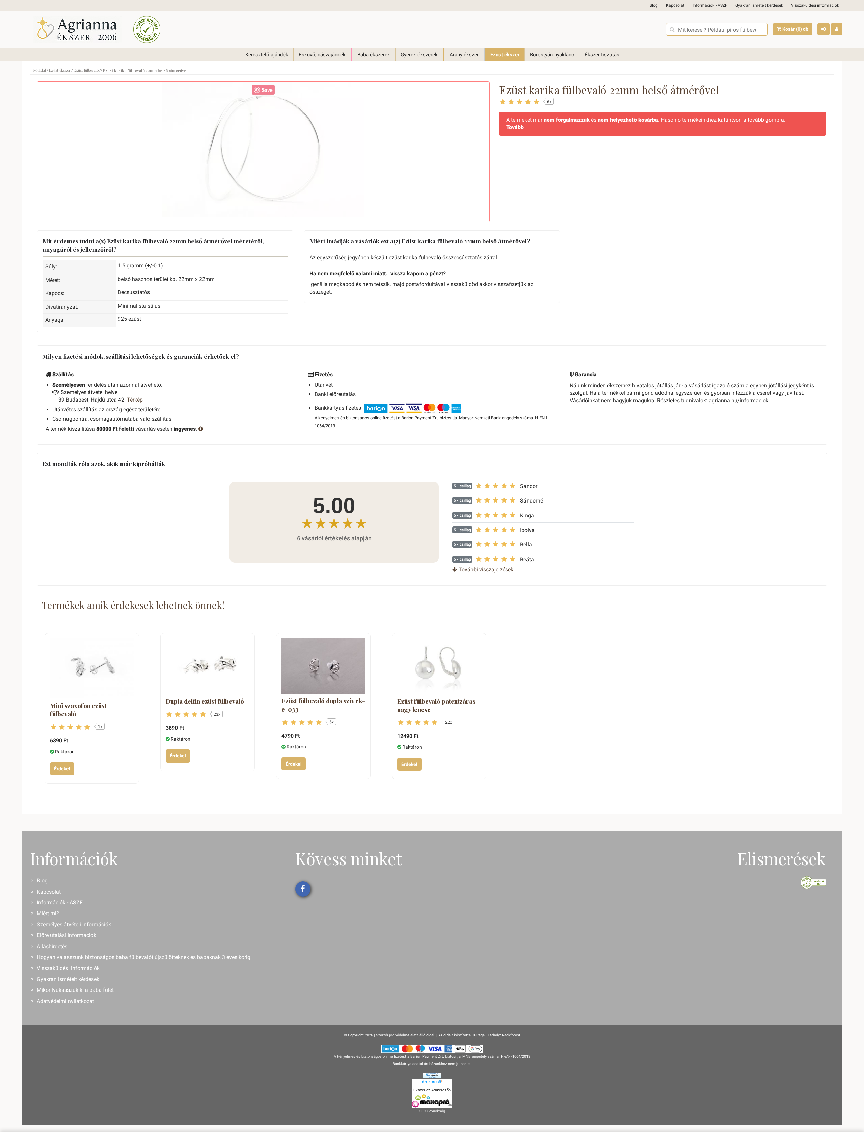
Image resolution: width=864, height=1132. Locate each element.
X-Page (479, 1035)
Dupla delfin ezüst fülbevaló (205, 701)
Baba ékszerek (373, 55)
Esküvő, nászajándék (322, 55)
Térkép (135, 399)
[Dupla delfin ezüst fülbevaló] (207, 666)
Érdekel (62, 768)
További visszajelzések (485, 569)
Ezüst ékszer (504, 55)
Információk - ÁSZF (710, 5)
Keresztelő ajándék (266, 55)
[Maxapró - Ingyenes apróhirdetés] (432, 1101)
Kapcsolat (675, 5)
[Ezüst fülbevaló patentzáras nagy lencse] (439, 666)
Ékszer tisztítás (602, 55)
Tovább (515, 127)
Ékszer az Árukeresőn (432, 1090)
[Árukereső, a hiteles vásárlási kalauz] (146, 29)
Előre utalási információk (66, 935)
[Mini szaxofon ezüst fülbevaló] (92, 668)
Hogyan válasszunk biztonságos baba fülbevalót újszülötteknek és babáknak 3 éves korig (143, 957)
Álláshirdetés (52, 946)
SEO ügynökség (432, 1111)
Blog (654, 5)
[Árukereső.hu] (432, 1082)
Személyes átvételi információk (74, 924)
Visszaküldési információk (815, 5)
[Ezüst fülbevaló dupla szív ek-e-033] (323, 666)
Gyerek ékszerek (419, 55)
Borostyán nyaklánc (552, 55)
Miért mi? (48, 913)
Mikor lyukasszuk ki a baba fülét (75, 990)
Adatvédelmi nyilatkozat (65, 1001)
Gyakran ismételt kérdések (759, 5)
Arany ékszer (464, 55)
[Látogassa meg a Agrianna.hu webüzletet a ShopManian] (432, 1075)
